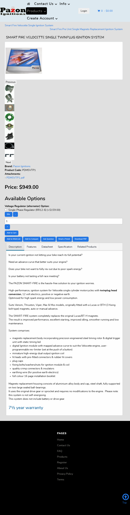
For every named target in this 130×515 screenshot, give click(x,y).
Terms (60, 479)
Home (60, 439)
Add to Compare (31, 239)
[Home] (29, 3)
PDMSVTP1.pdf (15, 177)
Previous (11, 82)
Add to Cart (11, 233)
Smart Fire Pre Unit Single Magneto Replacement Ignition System (86, 29)
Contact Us (63, 445)
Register (62, 462)
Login (84, 11)
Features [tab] (31, 247)
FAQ (59, 451)
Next (8, 162)
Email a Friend (64, 239)
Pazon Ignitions (21, 166)
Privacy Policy (65, 474)
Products (62, 457)
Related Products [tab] (87, 247)
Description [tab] (15, 247)
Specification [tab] (65, 247)
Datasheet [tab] (47, 247)
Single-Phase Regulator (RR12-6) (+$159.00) (34, 210)
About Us (62, 468)
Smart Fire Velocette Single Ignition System (29, 25)
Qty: (8, 214)
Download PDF (81, 239)
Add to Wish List (13, 239)
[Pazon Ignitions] (13, 9)
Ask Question (48, 239)
